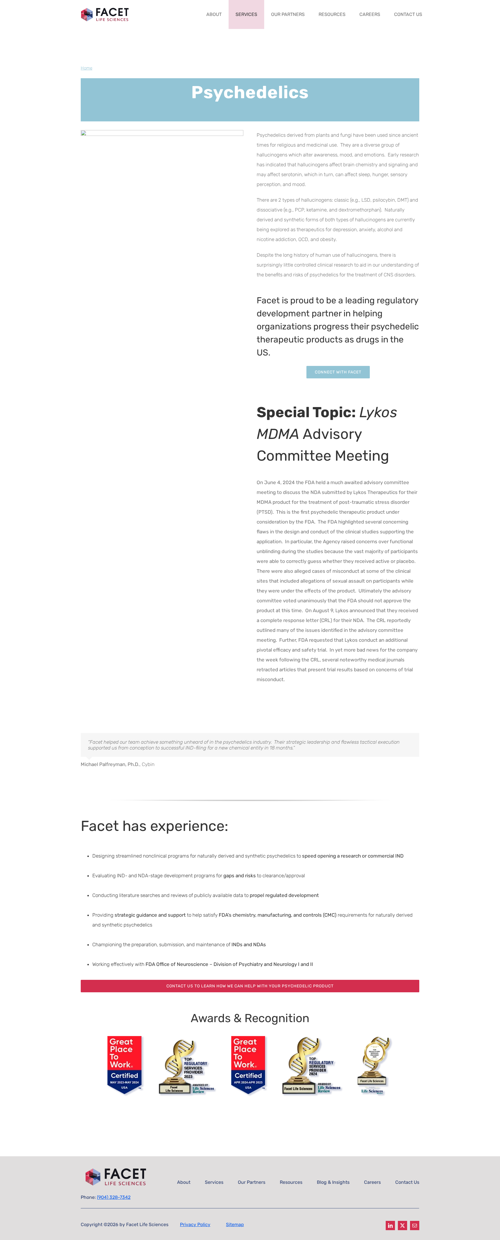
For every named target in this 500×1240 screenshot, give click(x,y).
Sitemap (235, 1224)
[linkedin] (390, 1225)
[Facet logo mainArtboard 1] (106, 7)
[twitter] (402, 1225)
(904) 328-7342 (113, 1197)
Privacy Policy (195, 1224)
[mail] (414, 1225)
